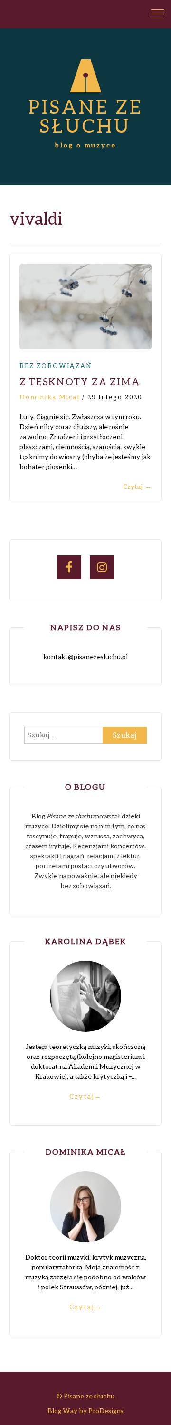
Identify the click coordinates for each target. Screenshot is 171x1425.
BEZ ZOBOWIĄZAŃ (55, 365)
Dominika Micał (49, 397)
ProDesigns (106, 1411)
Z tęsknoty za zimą (79, 381)
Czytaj (137, 486)
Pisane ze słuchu (85, 116)
